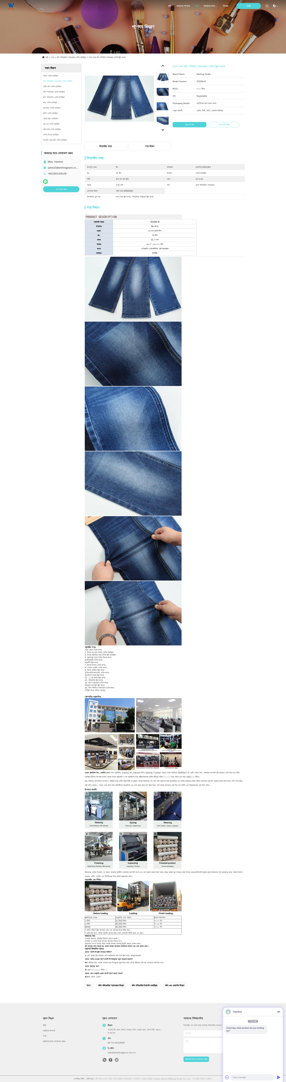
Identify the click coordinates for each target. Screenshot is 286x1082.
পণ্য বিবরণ (149, 146)
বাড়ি (169, 5)
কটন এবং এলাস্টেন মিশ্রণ (174, 985)
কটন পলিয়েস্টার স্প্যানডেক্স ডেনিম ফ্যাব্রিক (71, 57)
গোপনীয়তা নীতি (78, 1079)
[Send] (278, 1077)
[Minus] (278, 1012)
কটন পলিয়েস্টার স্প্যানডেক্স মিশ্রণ (111, 985)
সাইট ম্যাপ (90, 1079)
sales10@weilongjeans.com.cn (64, 167)
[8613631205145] (117, 1061)
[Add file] (227, 1077)
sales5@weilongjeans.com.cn (122, 1052)
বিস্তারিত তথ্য (105, 146)
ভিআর (225, 5)
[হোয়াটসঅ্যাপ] (45, 181)
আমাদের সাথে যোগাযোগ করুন (211, 5)
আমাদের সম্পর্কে (183, 5)
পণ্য (197, 5)
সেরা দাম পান (189, 125)
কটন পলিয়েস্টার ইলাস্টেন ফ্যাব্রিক (144, 985)
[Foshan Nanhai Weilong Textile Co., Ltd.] (11, 6)
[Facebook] (110, 1061)
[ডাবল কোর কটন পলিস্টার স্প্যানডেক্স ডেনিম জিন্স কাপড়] (119, 98)
